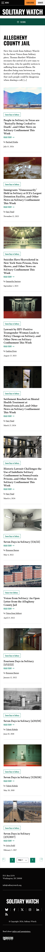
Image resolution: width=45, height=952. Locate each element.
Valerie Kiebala (12, 729)
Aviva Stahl (10, 845)
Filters (23, 22)
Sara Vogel (10, 211)
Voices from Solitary (14, 613)
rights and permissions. (21, 931)
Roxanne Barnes (12, 550)
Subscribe (30, 2)
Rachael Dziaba (12, 141)
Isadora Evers (11, 350)
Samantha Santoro (13, 281)
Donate (40, 2)
